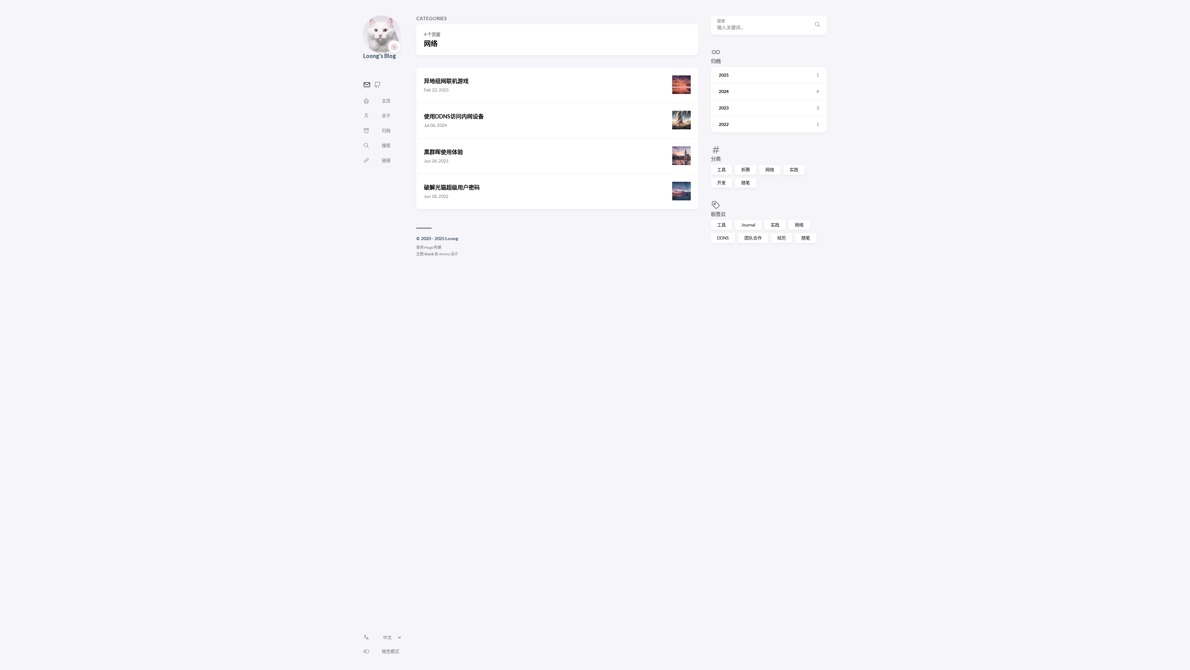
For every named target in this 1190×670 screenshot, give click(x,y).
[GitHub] (377, 86)
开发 (721, 182)
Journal (748, 224)
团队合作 (753, 237)
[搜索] (817, 25)
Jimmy (444, 254)
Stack (429, 254)
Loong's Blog (379, 55)
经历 (781, 237)
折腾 (745, 169)
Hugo (428, 247)
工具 (721, 169)
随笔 (745, 182)
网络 (769, 169)
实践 (794, 169)
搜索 (721, 21)
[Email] (367, 86)
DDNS (723, 237)
